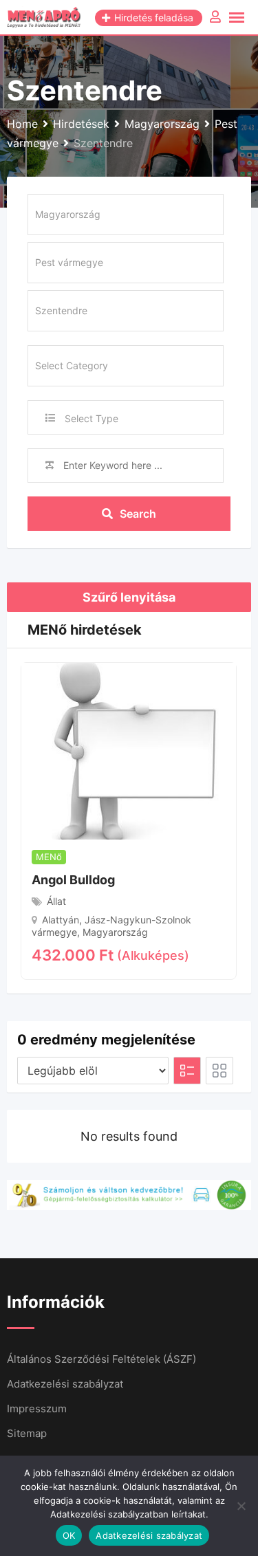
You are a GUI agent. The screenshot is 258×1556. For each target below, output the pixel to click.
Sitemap (27, 1433)
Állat (56, 901)
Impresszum (37, 1408)
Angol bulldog (73, 880)
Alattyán (60, 919)
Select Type (91, 418)
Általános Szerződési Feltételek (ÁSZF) (101, 1359)
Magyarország (115, 932)
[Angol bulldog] (128, 750)
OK (69, 1535)
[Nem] (241, 1506)
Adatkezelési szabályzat (65, 1383)
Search (138, 514)
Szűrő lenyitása (129, 597)
